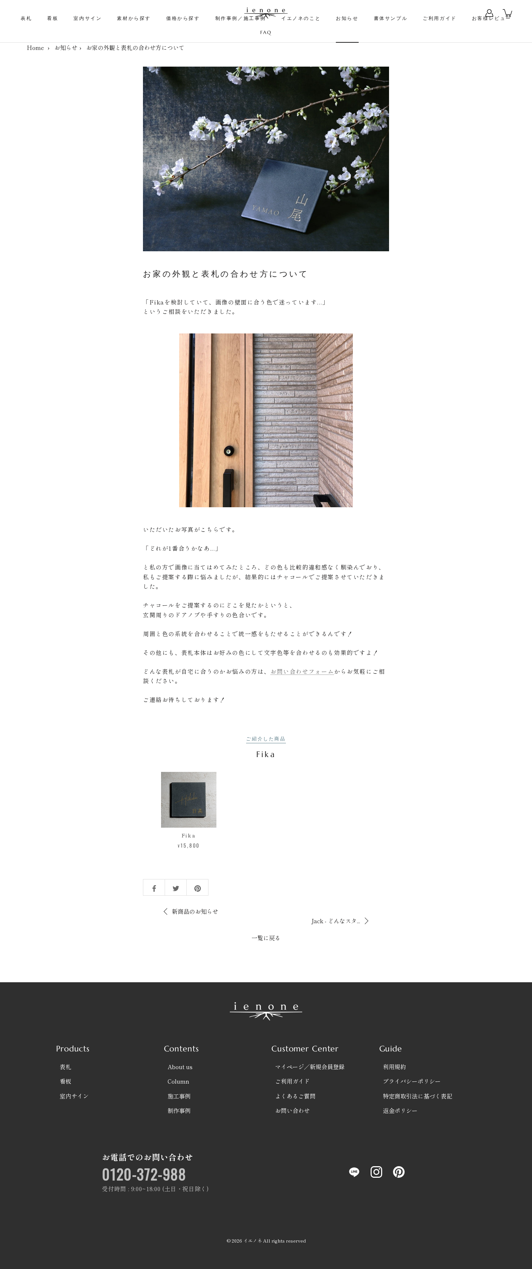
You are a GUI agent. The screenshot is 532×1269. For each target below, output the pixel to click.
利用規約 (394, 1066)
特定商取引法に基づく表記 (417, 1096)
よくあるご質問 (295, 1096)
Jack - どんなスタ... (335, 920)
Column (178, 1081)
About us (180, 1066)
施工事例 (179, 1096)
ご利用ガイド (440, 18)
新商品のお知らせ (195, 911)
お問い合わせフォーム (302, 671)
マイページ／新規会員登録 (310, 1066)
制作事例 (179, 1110)
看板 (52, 18)
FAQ (266, 32)
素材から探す (134, 18)
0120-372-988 (144, 1173)
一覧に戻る (266, 937)
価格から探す (183, 18)
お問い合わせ (292, 1110)
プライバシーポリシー (412, 1081)
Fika (189, 835)
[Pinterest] (399, 1172)
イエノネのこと (301, 18)
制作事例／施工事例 (240, 18)
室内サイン (87, 18)
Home (35, 47)
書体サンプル (391, 18)
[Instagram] (376, 1172)
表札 (26, 18)
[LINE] (354, 1172)
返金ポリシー (400, 1110)
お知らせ (347, 18)
